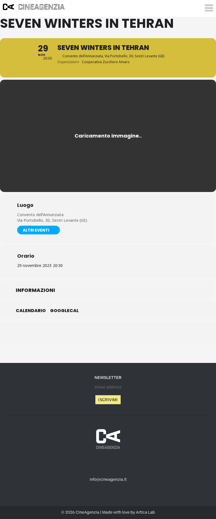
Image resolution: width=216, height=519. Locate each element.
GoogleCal (64, 311)
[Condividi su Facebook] (80, 331)
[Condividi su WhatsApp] (108, 331)
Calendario (31, 311)
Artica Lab (145, 512)
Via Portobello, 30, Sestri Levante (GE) (52, 220)
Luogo (25, 205)
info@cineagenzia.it (108, 479)
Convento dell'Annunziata (40, 214)
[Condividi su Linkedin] (94, 331)
